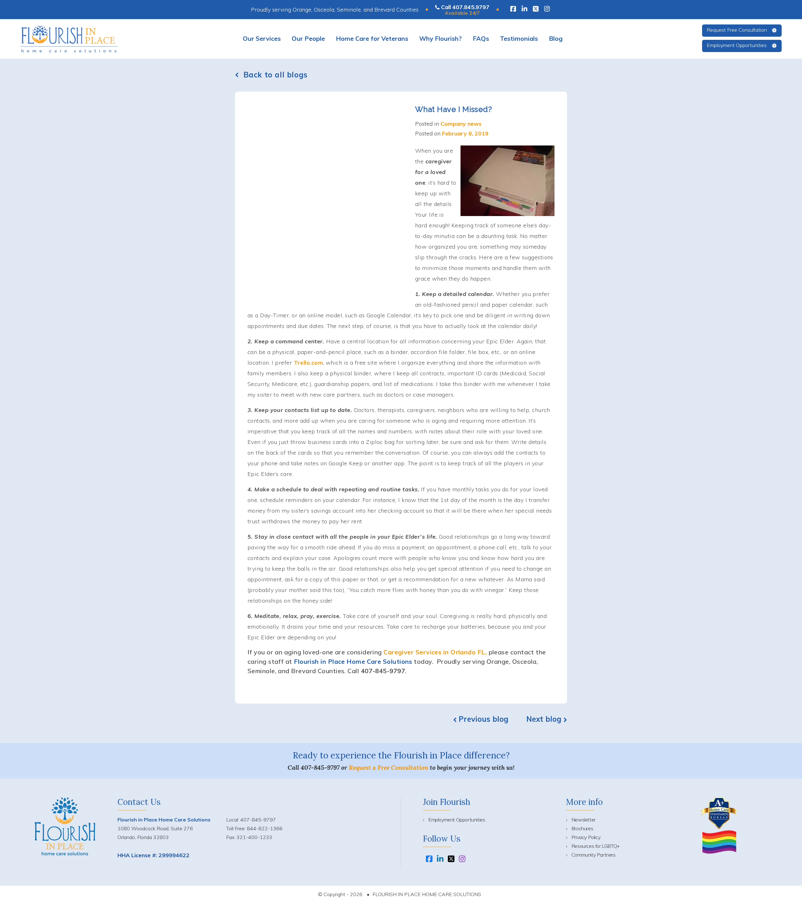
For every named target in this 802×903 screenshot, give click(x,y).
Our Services (262, 38)
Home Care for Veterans (372, 38)
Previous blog (483, 719)
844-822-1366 (265, 828)
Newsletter (583, 819)
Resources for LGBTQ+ (595, 846)
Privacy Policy (585, 837)
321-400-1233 (254, 837)
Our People (308, 38)
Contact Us (139, 802)
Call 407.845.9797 (465, 7)
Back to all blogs (275, 74)
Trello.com (308, 362)
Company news (461, 123)
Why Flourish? (440, 38)
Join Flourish (446, 802)
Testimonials (519, 38)
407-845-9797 (320, 767)
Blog (556, 38)
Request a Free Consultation (388, 767)
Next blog (545, 719)
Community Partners (593, 855)
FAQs (481, 38)
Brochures (582, 828)
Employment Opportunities (737, 45)
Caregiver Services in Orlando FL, (435, 652)
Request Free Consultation (737, 30)
